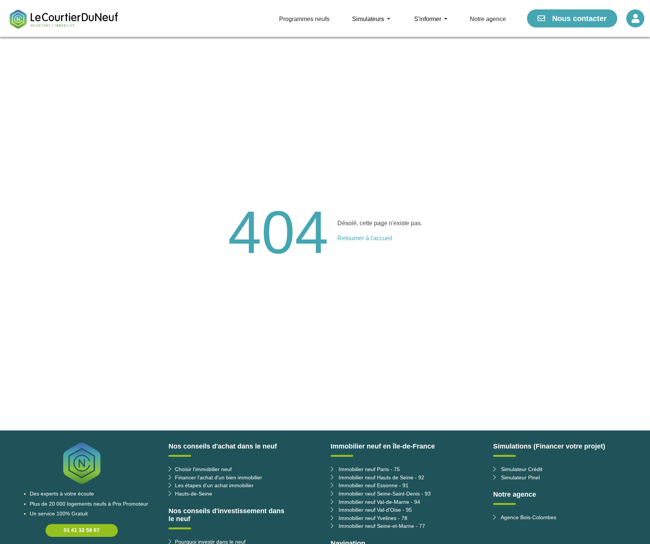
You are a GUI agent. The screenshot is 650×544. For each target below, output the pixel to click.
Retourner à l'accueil (364, 238)
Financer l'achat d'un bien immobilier (218, 477)
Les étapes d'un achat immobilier (214, 485)
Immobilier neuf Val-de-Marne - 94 (378, 502)
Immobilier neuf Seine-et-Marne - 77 (381, 526)
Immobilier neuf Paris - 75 (368, 469)
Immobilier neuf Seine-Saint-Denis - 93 (384, 494)
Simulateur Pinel (520, 477)
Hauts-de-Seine (193, 494)
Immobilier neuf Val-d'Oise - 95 (374, 510)
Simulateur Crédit (521, 469)
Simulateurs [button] (369, 19)
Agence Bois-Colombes (528, 517)
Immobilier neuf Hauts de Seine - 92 (380, 477)
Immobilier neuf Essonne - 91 (373, 485)
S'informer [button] (428, 19)
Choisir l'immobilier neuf (203, 469)
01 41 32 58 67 (82, 530)
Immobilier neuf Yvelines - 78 (372, 518)
